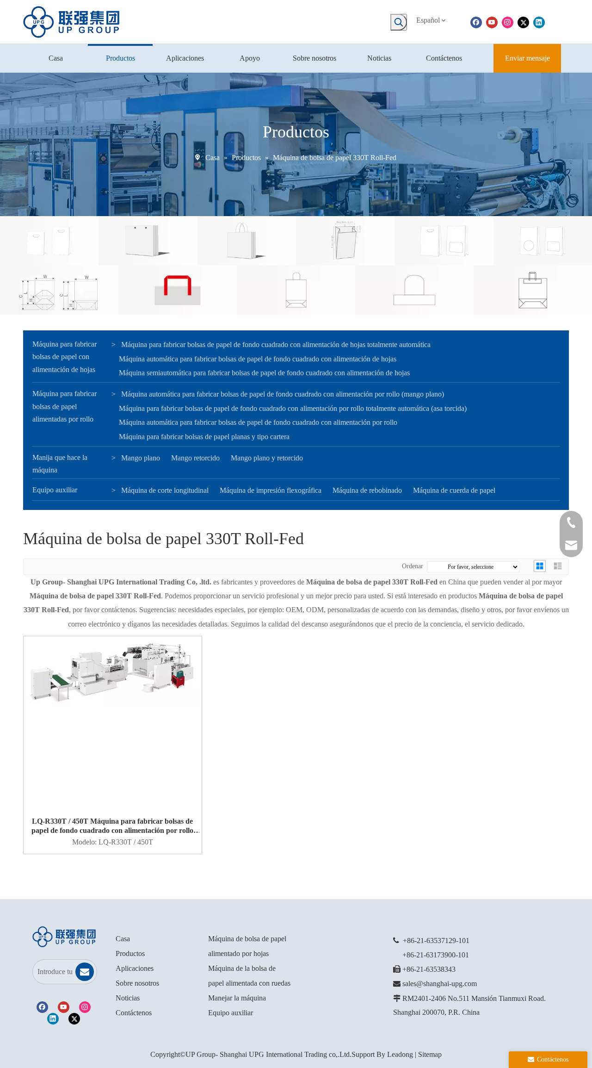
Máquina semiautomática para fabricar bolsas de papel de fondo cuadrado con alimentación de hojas (264, 373)
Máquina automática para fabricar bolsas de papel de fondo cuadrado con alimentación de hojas (257, 359)
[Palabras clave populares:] (398, 22)
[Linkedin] (539, 21)
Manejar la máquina (237, 998)
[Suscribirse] (84, 971)
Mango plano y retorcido (267, 458)
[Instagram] (507, 21)
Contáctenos (134, 1013)
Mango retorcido (195, 458)
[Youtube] (492, 21)
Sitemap (430, 1054)
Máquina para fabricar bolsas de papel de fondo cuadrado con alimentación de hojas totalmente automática (276, 344)
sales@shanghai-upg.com (439, 983)
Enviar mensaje (527, 58)
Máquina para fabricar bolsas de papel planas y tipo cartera (204, 437)
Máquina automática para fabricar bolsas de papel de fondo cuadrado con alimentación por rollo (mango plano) (282, 394)
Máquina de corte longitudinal (165, 490)
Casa (123, 939)
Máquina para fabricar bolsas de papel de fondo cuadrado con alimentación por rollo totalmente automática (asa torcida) (293, 408)
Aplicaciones (135, 968)
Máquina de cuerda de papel (454, 490)
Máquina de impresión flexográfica (270, 490)
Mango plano (140, 458)
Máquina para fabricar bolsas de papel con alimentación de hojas (64, 356)
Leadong (400, 1054)
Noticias (128, 998)
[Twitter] (523, 21)
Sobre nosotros (137, 983)
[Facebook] (476, 21)
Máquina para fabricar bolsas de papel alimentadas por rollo (64, 406)
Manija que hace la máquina (59, 463)
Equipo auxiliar (54, 490)
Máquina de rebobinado (367, 490)
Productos (130, 953)
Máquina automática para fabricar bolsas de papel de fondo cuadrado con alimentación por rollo (258, 422)
